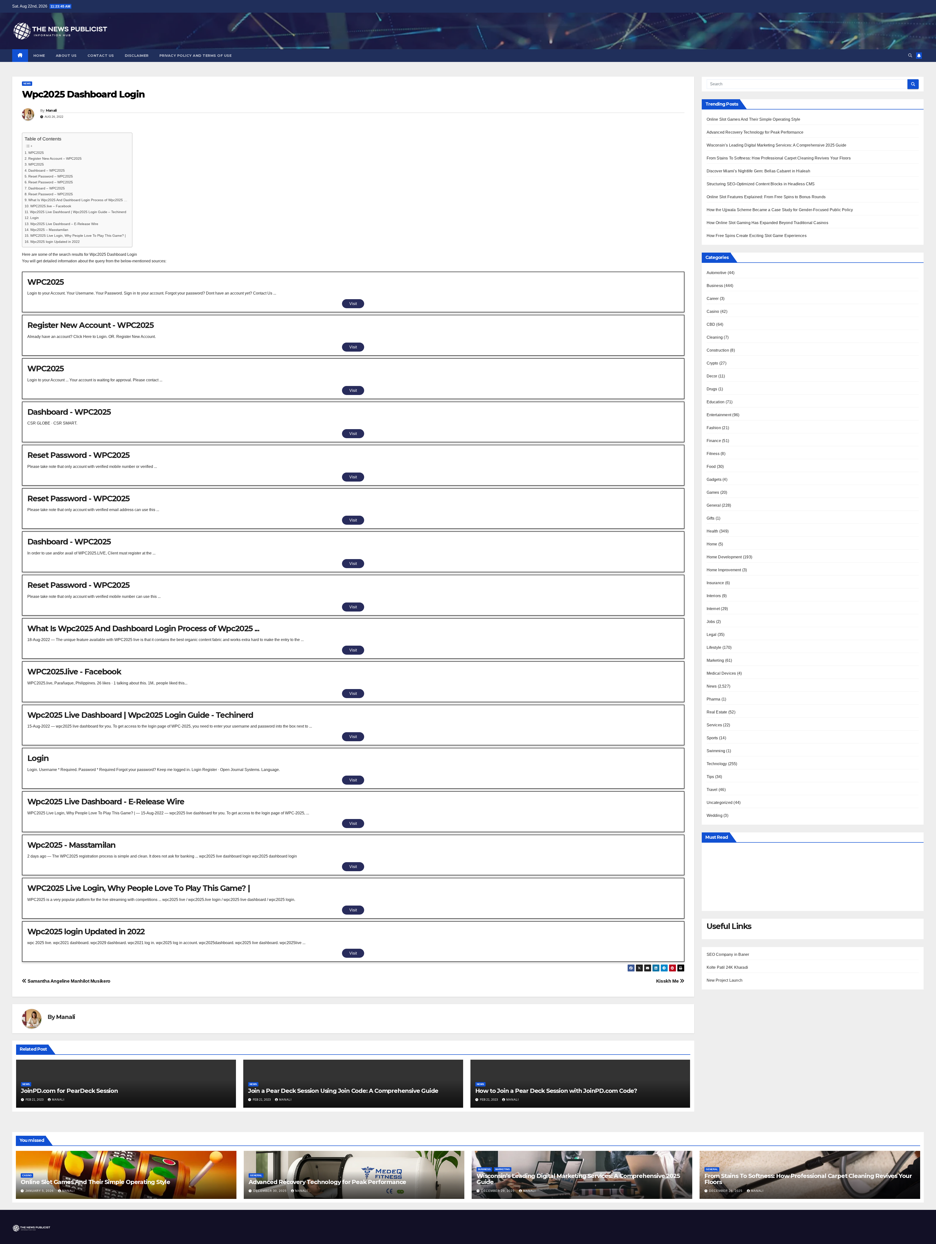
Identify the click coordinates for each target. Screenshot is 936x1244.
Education (716, 402)
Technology (717, 764)
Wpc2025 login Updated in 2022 (55, 242)
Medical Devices (721, 673)
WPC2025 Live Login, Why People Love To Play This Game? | (78, 235)
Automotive (717, 273)
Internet (713, 609)
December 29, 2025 (498, 1191)
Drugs (712, 389)
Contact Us (101, 55)
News (27, 83)
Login (34, 218)
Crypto (712, 363)
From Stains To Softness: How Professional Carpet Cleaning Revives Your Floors (779, 158)
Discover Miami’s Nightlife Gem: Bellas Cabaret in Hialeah (758, 171)
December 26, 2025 (726, 1191)
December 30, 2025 (270, 1191)
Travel (712, 790)
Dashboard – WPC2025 (46, 170)
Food (711, 466)
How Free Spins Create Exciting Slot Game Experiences (757, 236)
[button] (910, 55)
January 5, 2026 (40, 1191)
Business (715, 286)
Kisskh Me (668, 981)
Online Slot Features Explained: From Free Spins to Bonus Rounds (766, 197)
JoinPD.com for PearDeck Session (69, 1090)
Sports (712, 738)
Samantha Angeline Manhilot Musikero (68, 981)
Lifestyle (714, 647)
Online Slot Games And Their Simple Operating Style (753, 119)
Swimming (716, 751)
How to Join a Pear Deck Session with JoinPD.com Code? (556, 1090)
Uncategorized (720, 802)
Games (713, 492)
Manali (51, 110)
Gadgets (714, 479)
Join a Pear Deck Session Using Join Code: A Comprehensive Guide (343, 1090)
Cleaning (715, 337)
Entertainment (719, 415)
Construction (718, 350)
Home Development (724, 557)
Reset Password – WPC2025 (50, 176)
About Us (66, 55)
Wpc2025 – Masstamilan (49, 230)
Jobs (711, 622)
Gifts (711, 518)
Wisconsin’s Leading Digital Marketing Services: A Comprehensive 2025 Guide (777, 145)
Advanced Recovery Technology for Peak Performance (755, 132)
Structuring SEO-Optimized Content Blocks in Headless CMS (761, 184)
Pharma (714, 699)
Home (39, 55)
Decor (712, 376)
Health (712, 531)
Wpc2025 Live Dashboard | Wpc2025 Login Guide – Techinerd (78, 212)
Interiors (714, 596)
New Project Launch (725, 980)
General (714, 505)
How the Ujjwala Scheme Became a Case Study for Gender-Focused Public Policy (780, 210)
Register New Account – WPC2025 (55, 158)
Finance (714, 441)
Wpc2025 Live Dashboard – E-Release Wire (64, 224)
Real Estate (717, 712)
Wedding (714, 815)
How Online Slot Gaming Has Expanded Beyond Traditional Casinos (767, 223)
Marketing (715, 660)
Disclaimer (137, 55)
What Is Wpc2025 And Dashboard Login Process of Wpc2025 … (77, 200)
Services (714, 725)
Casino (713, 311)
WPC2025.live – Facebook (50, 206)
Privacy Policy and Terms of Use (195, 55)
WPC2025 (36, 153)
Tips (710, 777)
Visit (353, 304)
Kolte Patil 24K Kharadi (727, 967)
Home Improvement (724, 570)
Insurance (715, 583)
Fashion (714, 428)
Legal (712, 634)
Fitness (713, 454)
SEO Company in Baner (728, 954)
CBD (711, 324)
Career (713, 298)
